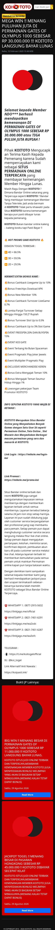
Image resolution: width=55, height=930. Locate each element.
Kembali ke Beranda (13, 16)
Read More (27, 794)
